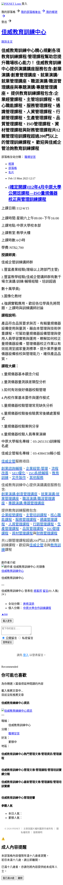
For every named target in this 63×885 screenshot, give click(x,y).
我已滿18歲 (8, 878)
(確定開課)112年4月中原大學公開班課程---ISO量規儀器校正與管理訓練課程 (34, 193)
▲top (4, 614)
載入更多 (7, 621)
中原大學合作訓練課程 (37, 607)
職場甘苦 (30, 156)
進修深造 (28, 603)
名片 (11, 172)
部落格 (12, 168)
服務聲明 (37, 832)
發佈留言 (7, 642)
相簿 (11, 163)
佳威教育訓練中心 (23, 32)
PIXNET (16, 828)
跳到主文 (7, 41)
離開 (20, 878)
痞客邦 (38, 590)
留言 (45, 590)
